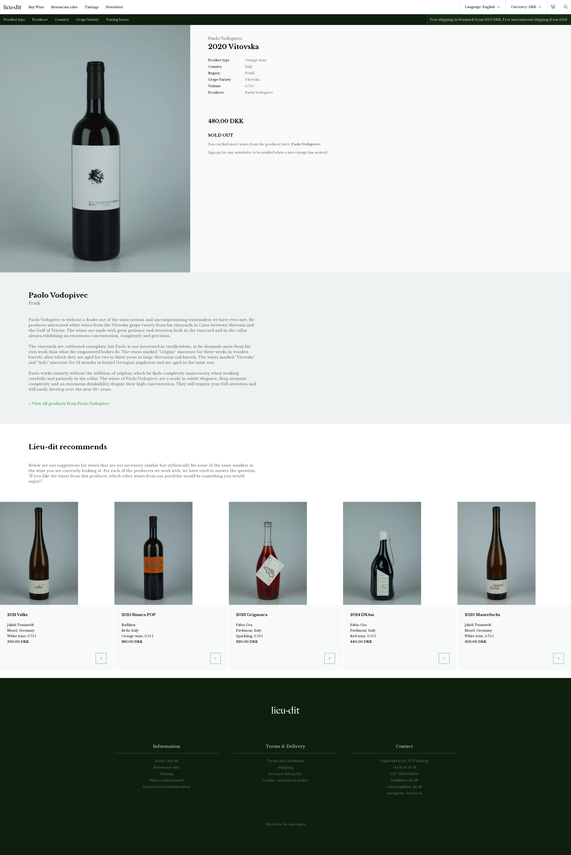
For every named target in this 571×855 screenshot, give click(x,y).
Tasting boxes (117, 20)
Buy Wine (36, 7)
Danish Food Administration (166, 787)
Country (62, 20)
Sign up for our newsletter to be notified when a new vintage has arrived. (268, 152)
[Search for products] (566, 7)
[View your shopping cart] (553, 7)
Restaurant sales (64, 7)
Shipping (285, 767)
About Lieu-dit (166, 761)
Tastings (92, 7)
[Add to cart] (101, 658)
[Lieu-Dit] (12, 7)
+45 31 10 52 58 (404, 767)
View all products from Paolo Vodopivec (70, 403)
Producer (40, 20)
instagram (395, 793)
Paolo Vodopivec (305, 144)
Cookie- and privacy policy (285, 780)
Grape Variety (87, 20)
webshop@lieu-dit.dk (404, 787)
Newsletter (114, 7)
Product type (14, 20)
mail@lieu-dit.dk (404, 780)
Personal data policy (285, 774)
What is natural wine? (166, 780)
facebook (414, 793)
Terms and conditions (285, 761)
